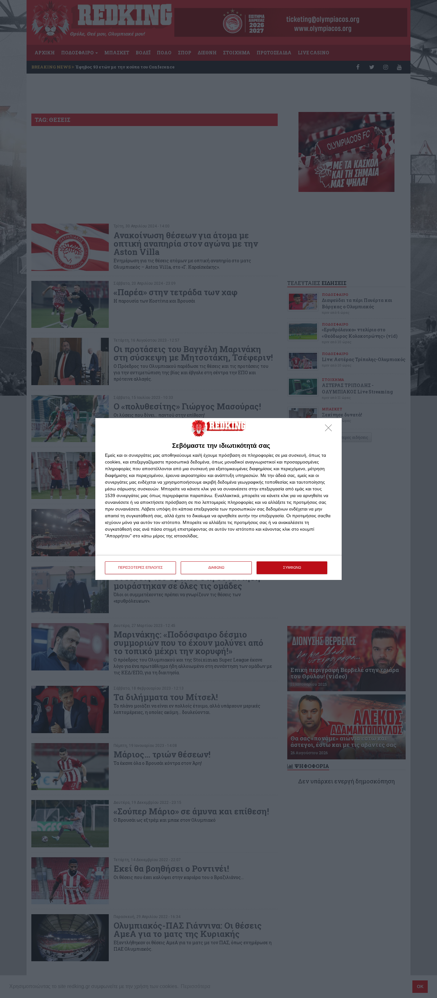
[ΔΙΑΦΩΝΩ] (330, 429)
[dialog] (218, 499)
